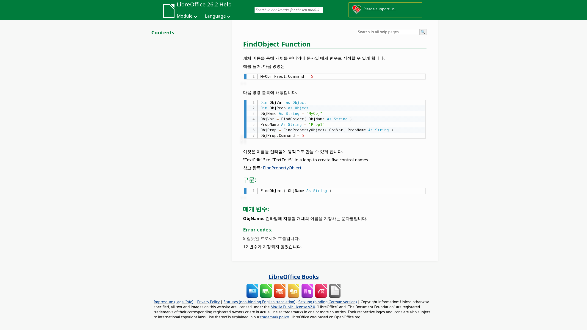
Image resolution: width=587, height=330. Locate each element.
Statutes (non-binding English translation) (259, 301)
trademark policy (274, 316)
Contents (162, 32)
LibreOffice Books (294, 276)
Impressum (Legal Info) (173, 301)
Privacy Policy (208, 301)
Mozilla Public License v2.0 (293, 306)
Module (185, 16)
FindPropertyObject (282, 167)
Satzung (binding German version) (327, 301)
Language (215, 16)
